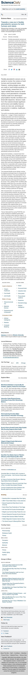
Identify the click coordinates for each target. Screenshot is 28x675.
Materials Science (6, 307)
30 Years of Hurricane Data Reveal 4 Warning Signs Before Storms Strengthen (13, 480)
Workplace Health (7, 533)
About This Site (5, 653)
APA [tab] (17, 363)
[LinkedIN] (17, 69)
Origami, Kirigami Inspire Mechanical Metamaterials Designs (11, 442)
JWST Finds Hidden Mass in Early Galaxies (13, 501)
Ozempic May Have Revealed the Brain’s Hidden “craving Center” (13, 584)
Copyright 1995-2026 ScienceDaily (11, 657)
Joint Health (7, 296)
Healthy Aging (6, 552)
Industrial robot (22, 291)
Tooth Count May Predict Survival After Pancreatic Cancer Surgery (12, 565)
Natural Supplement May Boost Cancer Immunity (12, 504)
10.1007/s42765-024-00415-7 (11, 357)
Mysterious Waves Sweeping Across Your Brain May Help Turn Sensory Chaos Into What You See (13, 580)
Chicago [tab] (23, 363)
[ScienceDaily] (11, 2)
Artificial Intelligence (7, 319)
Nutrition (4, 555)
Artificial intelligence (21, 306)
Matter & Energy (6, 299)
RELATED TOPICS (6, 282)
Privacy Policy (5, 655)
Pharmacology (6, 530)
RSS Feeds (6, 620)
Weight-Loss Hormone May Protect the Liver (14, 512)
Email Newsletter (7, 617)
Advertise (23, 653)
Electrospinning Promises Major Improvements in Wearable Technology (12, 414)
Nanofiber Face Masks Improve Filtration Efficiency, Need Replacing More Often (12, 455)
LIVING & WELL (4, 547)
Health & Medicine (7, 286)
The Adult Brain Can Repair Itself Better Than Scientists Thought (14, 587)
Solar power (21, 293)
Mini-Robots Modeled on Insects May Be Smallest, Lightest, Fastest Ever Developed (13, 385)
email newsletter (20, 9)
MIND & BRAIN (4, 537)
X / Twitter (6, 633)
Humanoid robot (22, 288)
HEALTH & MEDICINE (5, 528)
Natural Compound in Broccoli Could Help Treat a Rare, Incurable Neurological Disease (13, 484)
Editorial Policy (14, 655)
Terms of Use (23, 655)
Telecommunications (8, 303)
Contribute (17, 653)
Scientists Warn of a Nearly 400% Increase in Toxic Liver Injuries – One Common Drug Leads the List (13, 475)
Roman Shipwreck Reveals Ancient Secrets (13, 514)
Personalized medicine (21, 297)
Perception (5, 540)
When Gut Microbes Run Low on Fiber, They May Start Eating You (14, 597)
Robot (19, 286)
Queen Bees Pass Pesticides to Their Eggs (13, 507)
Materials (3, 335)
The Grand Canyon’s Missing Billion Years (13, 521)
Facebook (6, 631)
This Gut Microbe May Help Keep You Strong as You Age (14, 569)
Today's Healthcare (7, 290)
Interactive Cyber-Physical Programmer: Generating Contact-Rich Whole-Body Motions (11, 400)
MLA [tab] (12, 363)
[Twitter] (12, 69)
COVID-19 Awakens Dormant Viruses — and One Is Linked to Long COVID (14, 593)
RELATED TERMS (20, 282)
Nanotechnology (22, 303)
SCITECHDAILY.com (11, 469)
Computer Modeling (6, 326)
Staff (11, 653)
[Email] (19, 69)
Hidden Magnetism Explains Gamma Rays (13, 519)
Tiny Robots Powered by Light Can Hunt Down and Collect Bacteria (13, 572)
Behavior (4, 545)
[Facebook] (9, 69)
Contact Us (6, 648)
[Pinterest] (14, 69)
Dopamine (21, 300)
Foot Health (7, 293)
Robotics (6, 322)
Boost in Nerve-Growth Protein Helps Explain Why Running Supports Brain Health (14, 428)
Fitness (4, 535)
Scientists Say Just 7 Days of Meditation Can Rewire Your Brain (14, 601)
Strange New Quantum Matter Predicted (12, 516)
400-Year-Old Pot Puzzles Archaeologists (13, 509)
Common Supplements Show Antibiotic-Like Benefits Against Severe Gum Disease (12, 488)
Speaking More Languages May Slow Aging (14, 498)
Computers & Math (7, 315)
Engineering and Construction (8, 311)
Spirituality (5, 543)
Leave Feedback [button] (7, 646)
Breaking (3, 495)
